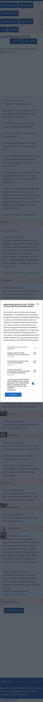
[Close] (38, 304)
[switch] (34, 353)
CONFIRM (13, 394)
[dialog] (21, 351)
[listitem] (21, 347)
